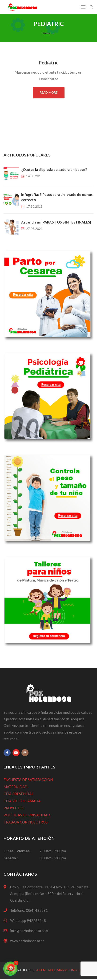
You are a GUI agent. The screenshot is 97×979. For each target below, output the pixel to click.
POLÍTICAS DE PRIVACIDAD (27, 815)
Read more (48, 92)
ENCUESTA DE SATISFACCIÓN (28, 779)
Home (46, 33)
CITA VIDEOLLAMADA (22, 801)
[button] (10, 969)
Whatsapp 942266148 (28, 920)
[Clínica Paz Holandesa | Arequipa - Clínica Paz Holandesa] (22, 7)
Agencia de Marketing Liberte (63, 970)
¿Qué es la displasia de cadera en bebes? (54, 169)
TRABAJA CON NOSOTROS (26, 822)
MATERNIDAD (16, 787)
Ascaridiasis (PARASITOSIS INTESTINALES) (56, 222)
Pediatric (48, 62)
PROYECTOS (14, 808)
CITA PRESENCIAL (18, 794)
